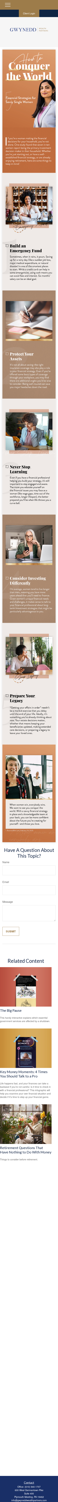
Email (5, 882)
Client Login (29, 13)
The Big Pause (11, 1010)
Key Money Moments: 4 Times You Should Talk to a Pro (24, 1074)
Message (7, 902)
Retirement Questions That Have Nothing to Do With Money (25, 1150)
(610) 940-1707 (33, 1486)
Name (5, 862)
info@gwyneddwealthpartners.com (29, 1500)
